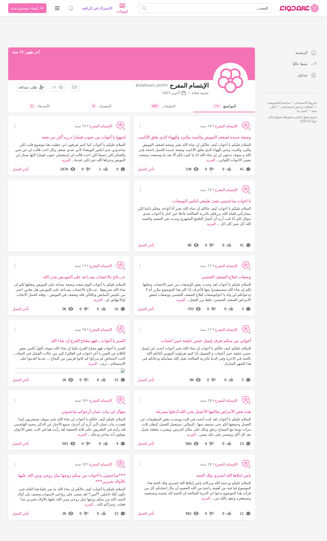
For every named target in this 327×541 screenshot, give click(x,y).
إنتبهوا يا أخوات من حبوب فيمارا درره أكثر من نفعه (83, 137)
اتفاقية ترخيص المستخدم (297, 107)
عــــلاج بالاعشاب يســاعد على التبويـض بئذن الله (84, 277)
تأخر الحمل (146, 169)
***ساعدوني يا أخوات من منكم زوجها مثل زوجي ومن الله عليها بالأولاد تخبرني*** (71, 478)
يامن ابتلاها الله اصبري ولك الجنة (223, 475)
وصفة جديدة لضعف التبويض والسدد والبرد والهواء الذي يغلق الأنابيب (194, 137)
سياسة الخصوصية (279, 102)
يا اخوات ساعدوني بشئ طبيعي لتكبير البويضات (211, 201)
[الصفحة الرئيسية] (299, 8)
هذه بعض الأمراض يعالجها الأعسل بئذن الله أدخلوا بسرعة (203, 411)
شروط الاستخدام (306, 102)
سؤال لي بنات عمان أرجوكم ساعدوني (93, 411)
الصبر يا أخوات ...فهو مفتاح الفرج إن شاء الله (88, 340)
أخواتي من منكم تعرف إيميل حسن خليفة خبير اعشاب (206, 340)
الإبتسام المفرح (226, 125)
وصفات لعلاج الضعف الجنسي (226, 277)
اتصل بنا (302, 111)
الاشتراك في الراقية (97, 8)
